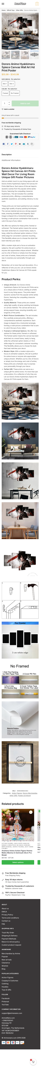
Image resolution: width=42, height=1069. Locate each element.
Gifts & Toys (10, 10)
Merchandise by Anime (11, 953)
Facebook (6, 998)
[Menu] (5, 4)
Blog (3, 969)
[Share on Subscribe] (24, 144)
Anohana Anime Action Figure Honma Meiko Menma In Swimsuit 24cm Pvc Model (17, 853)
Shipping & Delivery (9, 936)
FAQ (3, 924)
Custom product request (11, 945)
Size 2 (12, 84)
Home (3, 10)
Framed (5, 93)
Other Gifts (19, 10)
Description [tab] (7, 154)
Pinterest (5, 1001)
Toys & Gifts (6, 990)
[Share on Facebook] (8, 144)
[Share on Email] (20, 144)
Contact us (6, 921)
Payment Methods (9, 939)
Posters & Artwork (24, 795)
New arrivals (7, 960)
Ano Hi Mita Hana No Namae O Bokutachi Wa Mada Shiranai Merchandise (16, 845)
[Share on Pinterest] (16, 144)
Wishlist (5, 966)
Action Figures (17, 793)
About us (5, 908)
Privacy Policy (7, 915)
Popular (5, 956)
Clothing (5, 984)
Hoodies (5, 987)
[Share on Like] (4, 144)
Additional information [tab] (11, 160)
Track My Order (8, 933)
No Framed (15, 93)
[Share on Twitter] (12, 144)
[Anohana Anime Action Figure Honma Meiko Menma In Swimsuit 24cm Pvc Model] (18, 825)
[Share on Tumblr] (28, 144)
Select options (18, 862)
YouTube (5, 1005)
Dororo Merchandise (30, 793)
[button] (9, 102)
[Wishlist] (30, 812)
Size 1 (5, 84)
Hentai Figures (18, 847)
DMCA (4, 912)
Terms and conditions (10, 918)
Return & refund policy (11, 942)
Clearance (6, 963)
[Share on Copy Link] (32, 144)
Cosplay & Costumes (10, 981)
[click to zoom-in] (20, 31)
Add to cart (25, 103)
